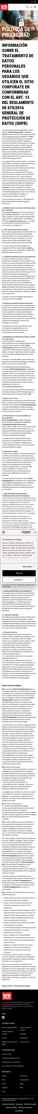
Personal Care (24, 1080)
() (33, 2)
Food (3, 1091)
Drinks (4, 1084)
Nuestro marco (7, 1054)
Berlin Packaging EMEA (9, 1027)
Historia (4, 1038)
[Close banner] (35, 532)
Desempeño (24, 1038)
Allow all (19, 573)
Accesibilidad (19, 1110)
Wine (21, 1087)
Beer (3, 1080)
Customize (18, 580)
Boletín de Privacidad (30, 1104)
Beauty (4, 1076)
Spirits (22, 1084)
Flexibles (4, 1087)
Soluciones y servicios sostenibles (13, 1066)
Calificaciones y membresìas (11, 1062)
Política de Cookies (11, 1107)
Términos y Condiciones (25, 1107)
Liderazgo (23, 1034)
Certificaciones (24, 1042)
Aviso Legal (19, 1104)
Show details (27, 566)
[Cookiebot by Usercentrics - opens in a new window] (23, 532)
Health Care (23, 1076)
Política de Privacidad (8, 1104)
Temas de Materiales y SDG (11, 1058)
